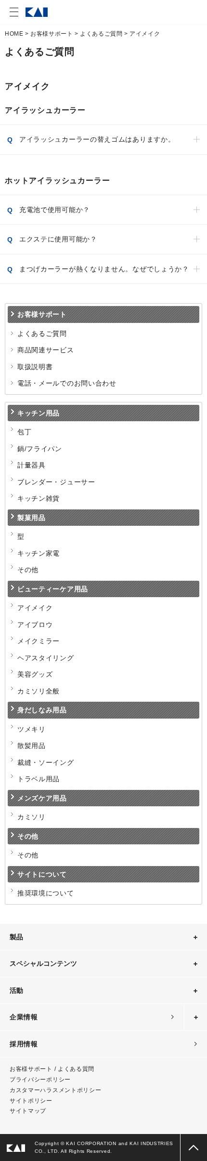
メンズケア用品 (42, 798)
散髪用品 (31, 745)
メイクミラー (38, 641)
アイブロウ (35, 624)
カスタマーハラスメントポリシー (56, 1090)
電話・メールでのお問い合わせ (66, 383)
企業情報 (24, 1017)
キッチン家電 (38, 553)
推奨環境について (45, 893)
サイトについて (42, 874)
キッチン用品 (38, 413)
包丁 (24, 432)
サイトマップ (28, 1111)
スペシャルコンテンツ (43, 963)
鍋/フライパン (39, 449)
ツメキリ (31, 729)
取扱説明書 (35, 367)
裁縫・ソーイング (45, 762)
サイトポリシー (31, 1100)
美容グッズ (35, 674)
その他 (28, 570)
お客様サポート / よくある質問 (52, 1069)
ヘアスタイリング (45, 658)
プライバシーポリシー (40, 1079)
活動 (16, 990)
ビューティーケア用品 (52, 589)
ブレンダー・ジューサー (56, 482)
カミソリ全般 (38, 691)
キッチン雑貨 (38, 498)
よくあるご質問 (101, 33)
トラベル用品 (38, 779)
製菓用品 (31, 517)
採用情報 (24, 1044)
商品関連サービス (45, 350)
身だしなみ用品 (42, 710)
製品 (16, 937)
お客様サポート (51, 33)
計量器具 (31, 465)
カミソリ (31, 817)
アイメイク (35, 608)
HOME (14, 33)
